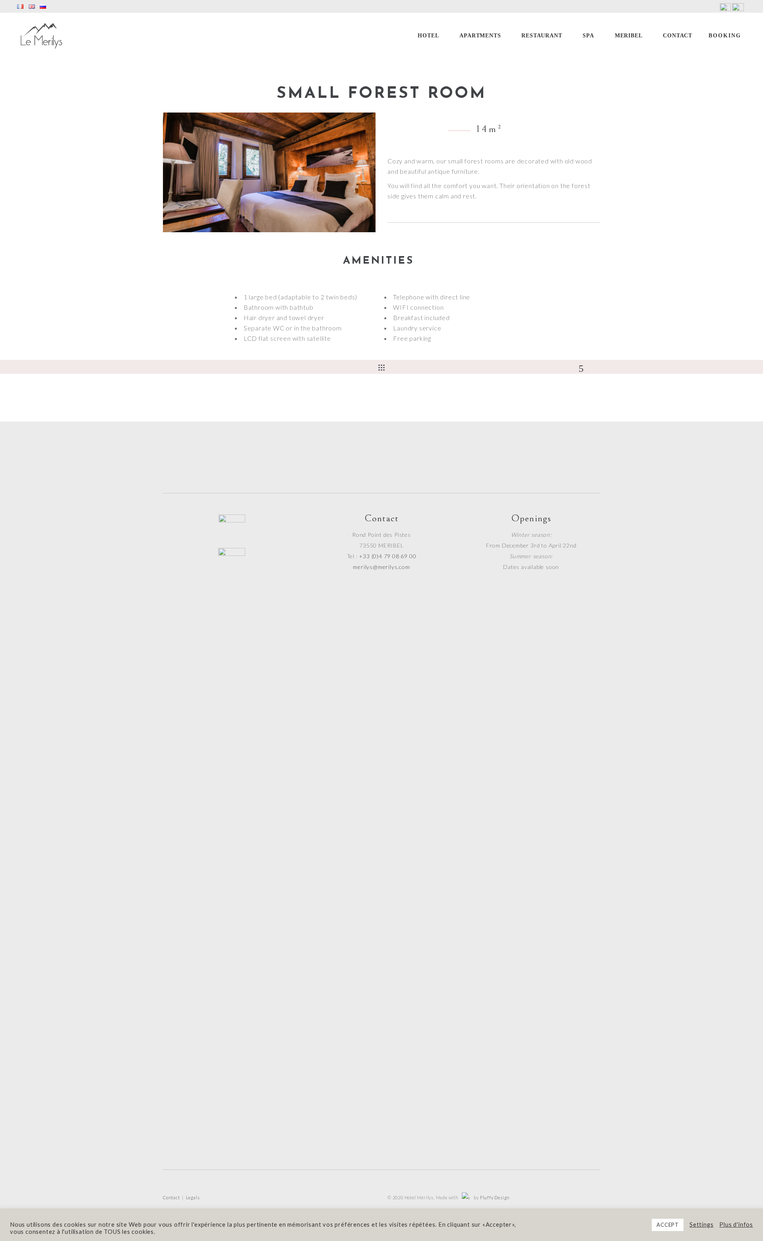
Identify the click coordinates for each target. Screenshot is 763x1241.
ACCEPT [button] (667, 1225)
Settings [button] (701, 1224)
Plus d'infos (736, 1224)
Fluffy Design (495, 1197)
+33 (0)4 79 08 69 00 (387, 556)
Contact (171, 1197)
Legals (193, 1197)
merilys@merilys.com (381, 566)
